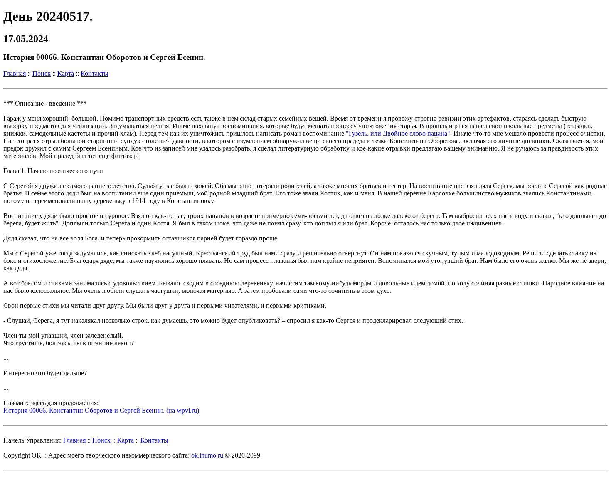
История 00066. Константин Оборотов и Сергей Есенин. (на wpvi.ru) (101, 410)
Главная (14, 73)
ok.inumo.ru (207, 455)
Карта (65, 73)
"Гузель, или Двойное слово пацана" (398, 133)
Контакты (94, 73)
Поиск (41, 73)
